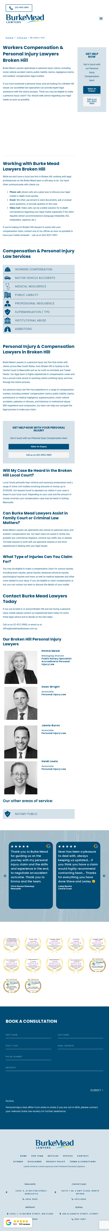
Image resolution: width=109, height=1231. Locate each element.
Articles (53, 1156)
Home (9, 37)
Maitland (30, 1207)
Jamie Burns (51, 725)
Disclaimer (35, 1161)
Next (104, 876)
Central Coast (79, 1184)
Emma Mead (51, 651)
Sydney (79, 1207)
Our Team (37, 1156)
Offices (22, 37)
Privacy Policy (55, 1161)
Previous (5, 876)
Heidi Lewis (50, 761)
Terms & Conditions (83, 1161)
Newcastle (30, 1184)
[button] (101, 18)
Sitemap (18, 1161)
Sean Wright (51, 686)
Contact (83, 1156)
